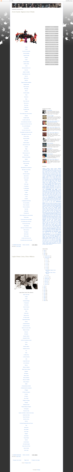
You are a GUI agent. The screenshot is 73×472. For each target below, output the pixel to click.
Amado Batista (49, 148)
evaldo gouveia (56, 198)
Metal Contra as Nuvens (26, 369)
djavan (57, 192)
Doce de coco (26, 103)
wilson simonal (57, 243)
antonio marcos (55, 173)
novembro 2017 (47, 257)
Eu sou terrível (26, 128)
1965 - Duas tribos (26, 294)
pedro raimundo (53, 234)
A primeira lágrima (26, 61)
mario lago (46, 222)
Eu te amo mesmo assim (26, 130)
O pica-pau (26, 194)
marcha (44, 221)
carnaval (52, 185)
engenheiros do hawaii (54, 197)
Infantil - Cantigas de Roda (51, 51)
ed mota (59, 193)
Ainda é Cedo (26, 309)
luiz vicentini (55, 219)
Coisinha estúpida (26, 92)
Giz (26, 350)
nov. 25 (46, 261)
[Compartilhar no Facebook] (35, 244)
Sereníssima (26, 427)
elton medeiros (53, 195)
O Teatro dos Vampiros (26, 392)
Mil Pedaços (26, 373)
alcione (58, 170)
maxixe (53, 223)
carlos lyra (59, 184)
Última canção (26, 236)
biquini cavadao (54, 180)
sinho (46, 239)
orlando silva (58, 229)
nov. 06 (46, 268)
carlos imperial (54, 184)
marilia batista (55, 221)
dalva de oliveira (49, 190)
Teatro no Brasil (51, 62)
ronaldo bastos (58, 237)
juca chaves (58, 214)
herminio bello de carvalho (47, 208)
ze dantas (47, 244)
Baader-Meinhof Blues (26, 319)
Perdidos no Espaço (26, 400)
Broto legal (26, 88)
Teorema (26, 439)
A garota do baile (26, 55)
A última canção (26, 63)
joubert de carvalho (52, 214)
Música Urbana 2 (26, 381)
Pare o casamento (26, 204)
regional (56, 236)
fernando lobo (55, 200)
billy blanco (50, 180)
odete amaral (44, 228)
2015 (45, 287)
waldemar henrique (45, 243)
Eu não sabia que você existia (26, 121)
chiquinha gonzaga (49, 188)
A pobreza (26, 57)
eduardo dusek (51, 194)
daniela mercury (55, 190)
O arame (48, 137)
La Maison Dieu (26, 354)
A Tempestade (26, 302)
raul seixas (48, 236)
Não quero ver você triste (26, 169)
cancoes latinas (59, 182)
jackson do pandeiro (45, 210)
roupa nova (44, 238)
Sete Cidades (26, 429)
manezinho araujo (49, 220)
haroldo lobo (58, 206)
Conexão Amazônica (26, 325)
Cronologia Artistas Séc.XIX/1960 (51, 44)
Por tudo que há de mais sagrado (26, 219)
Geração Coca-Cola (26, 348)
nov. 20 (46, 267)
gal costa (45, 204)
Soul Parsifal (26, 435)
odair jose (59, 227)
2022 (45, 250)
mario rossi (56, 222)
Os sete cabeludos (26, 202)
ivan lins (59, 209)
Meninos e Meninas (26, 367)
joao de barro (50, 211)
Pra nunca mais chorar (26, 223)
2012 (45, 291)
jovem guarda (18, 246)
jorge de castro (54, 213)
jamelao (59, 210)
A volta (26, 65)
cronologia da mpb (51, 189)
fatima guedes (58, 199)
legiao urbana (18, 456)
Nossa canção (26, 177)
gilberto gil (46, 205)
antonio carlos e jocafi (49, 173)
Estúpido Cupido (26, 117)
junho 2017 (46, 282)
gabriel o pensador (58, 203)
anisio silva (50, 172)
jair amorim (51, 210)
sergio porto (53, 238)
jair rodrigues (56, 210)
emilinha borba (45, 197)
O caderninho (26, 186)
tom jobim (44, 241)
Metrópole (26, 371)
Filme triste (26, 140)
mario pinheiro (51, 222)
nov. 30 (46, 258)
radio (53, 235)
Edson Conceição (50, 143)
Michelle (26, 159)
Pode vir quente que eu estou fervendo (26, 215)
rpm (48, 238)
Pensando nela (26, 213)
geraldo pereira (55, 204)
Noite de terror (26, 175)
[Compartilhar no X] (34, 244)
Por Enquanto (26, 408)
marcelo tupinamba (57, 220)
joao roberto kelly (49, 212)
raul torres (52, 236)
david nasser (47, 191)
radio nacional (57, 235)
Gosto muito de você (26, 144)
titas (60, 240)
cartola (56, 185)
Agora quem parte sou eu (26, 67)
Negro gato (26, 171)
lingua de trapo (58, 216)
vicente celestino (45, 242)
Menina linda (26, 155)
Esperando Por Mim (26, 338)
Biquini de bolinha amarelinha (26, 82)
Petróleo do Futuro (26, 404)
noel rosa (49, 227)
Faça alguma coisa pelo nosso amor (26, 132)
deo (54, 191)
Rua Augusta (26, 231)
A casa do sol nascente (26, 51)
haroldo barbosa (52, 206)
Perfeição (26, 402)
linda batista (51, 216)
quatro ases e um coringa (47, 235)
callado (47, 182)
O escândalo (26, 190)
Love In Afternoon (26, 363)
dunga (57, 193)
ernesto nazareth (50, 198)
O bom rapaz (26, 184)
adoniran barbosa (54, 168)
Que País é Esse (26, 419)
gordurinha (59, 205)
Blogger (39, 469)
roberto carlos (45, 237)
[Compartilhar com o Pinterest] (36, 244)
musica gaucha (45, 226)
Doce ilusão (26, 105)
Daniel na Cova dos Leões (26, 327)
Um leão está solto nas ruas (26, 238)
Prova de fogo (26, 225)
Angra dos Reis (26, 315)
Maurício (26, 365)
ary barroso (49, 175)
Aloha (26, 311)
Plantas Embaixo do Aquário (26, 406)
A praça (26, 59)
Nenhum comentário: (26, 244)
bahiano (44, 177)
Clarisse (26, 321)
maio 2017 (46, 284)
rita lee (59, 236)
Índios (26, 352)
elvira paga (59, 195)
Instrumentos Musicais (52, 53)
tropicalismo (56, 241)
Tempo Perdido (26, 437)
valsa (60, 241)
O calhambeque (26, 188)
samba (50, 238)
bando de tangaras (45, 179)
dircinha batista (47, 192)
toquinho (47, 241)
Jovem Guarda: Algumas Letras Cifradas (23, 12)
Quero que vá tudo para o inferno (26, 227)
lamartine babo (45, 216)
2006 (45, 300)
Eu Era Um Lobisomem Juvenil (26, 340)
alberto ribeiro (49, 170)
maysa (57, 223)
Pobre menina (26, 217)
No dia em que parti (26, 173)
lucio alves (44, 218)
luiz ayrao (57, 218)
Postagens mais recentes (17, 460)
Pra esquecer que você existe (26, 221)
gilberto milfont (50, 205)
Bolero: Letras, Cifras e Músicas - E (53, 159)
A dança (26, 296)
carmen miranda (45, 185)
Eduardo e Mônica (26, 336)
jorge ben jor (48, 213)
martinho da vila (49, 223)
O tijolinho (26, 198)
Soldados (26, 433)
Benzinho (26, 80)
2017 (45, 254)
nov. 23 (46, 264)
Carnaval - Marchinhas (51, 40)
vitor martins (59, 242)
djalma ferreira (52, 192)
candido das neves (45, 183)
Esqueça (26, 115)
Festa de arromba (26, 138)
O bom (26, 182)
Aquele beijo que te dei (26, 74)
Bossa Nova (52, 37)
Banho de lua (26, 78)
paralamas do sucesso (51, 231)
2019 (45, 251)
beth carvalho (44, 180)
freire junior (48, 203)
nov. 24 (46, 263)
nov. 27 (46, 260)
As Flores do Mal (26, 317)
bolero (51, 181)
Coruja (26, 94)
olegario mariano (58, 228)
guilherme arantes (45, 206)
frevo (54, 203)
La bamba (26, 146)
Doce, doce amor (26, 101)
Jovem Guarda (51, 55)
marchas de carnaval (49, 221)
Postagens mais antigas (36, 460)
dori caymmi (47, 193)
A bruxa (26, 47)
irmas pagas (51, 209)
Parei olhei (26, 209)
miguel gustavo (48, 224)
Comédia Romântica (26, 323)
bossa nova (55, 181)
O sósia (26, 196)
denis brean (52, 191)
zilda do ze (50, 244)
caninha (50, 183)
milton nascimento (45, 225)
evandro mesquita (47, 199)
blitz (58, 180)
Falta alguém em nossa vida (26, 134)
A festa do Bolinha (26, 53)
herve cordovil (54, 208)
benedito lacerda (57, 179)
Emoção (26, 111)
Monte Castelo (26, 375)
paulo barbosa (54, 232)
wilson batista (52, 243)
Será (26, 425)
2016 (45, 286)
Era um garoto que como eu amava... (26, 113)
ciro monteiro (57, 188)
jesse (43, 211)
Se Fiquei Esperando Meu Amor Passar (26, 423)
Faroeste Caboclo (26, 346)
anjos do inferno (55, 172)
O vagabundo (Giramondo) (26, 200)
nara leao (50, 226)
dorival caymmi (52, 193)
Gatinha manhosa (26, 142)
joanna (46, 211)
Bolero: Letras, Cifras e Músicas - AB (53, 127)
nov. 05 (46, 275)
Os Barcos (26, 396)
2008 (45, 297)
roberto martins (52, 237)
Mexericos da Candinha (26, 157)
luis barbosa (53, 218)
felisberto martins (50, 200)
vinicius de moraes (52, 242)
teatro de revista (54, 239)
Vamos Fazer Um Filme (26, 446)
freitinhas (51, 203)
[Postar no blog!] (33, 244)
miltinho (53, 224)
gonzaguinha (55, 205)
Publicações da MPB (51, 29)
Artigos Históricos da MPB (51, 31)
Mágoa (26, 148)
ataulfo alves (58, 175)
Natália (26, 383)
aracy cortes (56, 174)
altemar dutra (50, 171)
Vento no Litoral (26, 448)
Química (26, 421)
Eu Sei (26, 342)
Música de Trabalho (26, 379)
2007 (45, 299)
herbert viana (50, 207)
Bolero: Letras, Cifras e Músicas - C (53, 132)
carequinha (56, 183)
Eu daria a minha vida (26, 119)
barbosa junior (51, 179)
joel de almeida (57, 212)
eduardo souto (57, 194)
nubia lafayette (53, 227)
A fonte (26, 298)
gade (43, 204)
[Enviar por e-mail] (32, 244)
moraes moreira (51, 225)
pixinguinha (58, 234)
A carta (26, 49)
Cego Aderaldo (49, 110)
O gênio (26, 192)
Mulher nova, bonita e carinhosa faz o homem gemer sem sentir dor (53, 121)
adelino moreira (46, 168)
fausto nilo (44, 200)
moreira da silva (57, 225)
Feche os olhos (26, 136)
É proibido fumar (26, 109)
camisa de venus (52, 182)
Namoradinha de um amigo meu (26, 167)
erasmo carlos (44, 198)
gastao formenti (50, 204)
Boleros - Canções (52, 35)
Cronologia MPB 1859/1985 (51, 42)
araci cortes (46, 174)
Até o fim (26, 76)
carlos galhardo (48, 184)
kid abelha (44, 215)
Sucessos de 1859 (50, 115)
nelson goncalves (56, 226)
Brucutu (26, 90)
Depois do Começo (26, 329)
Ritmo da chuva (26, 229)
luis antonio (49, 218)
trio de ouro (52, 241)
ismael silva (56, 209)
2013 (45, 290)
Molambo (26, 165)
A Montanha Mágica (26, 300)
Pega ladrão (26, 211)
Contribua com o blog (51, 64)
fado (55, 199)
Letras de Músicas (52, 57)
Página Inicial (52, 26)
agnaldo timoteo (50, 169)
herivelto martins (57, 207)
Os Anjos (26, 394)
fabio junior (52, 199)
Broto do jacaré (26, 86)
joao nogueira (56, 211)
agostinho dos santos (57, 169)
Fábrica (26, 344)
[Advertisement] (26, 21)
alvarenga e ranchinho (57, 171)
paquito (43, 231)
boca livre (47, 181)
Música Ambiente (26, 377)
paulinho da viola (48, 232)
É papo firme (26, 107)
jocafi (53, 212)
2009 (45, 296)
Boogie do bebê (26, 84)
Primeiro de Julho (26, 410)
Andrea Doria (26, 313)
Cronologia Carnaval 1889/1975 (52, 46)
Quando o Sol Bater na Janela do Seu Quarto (26, 412)
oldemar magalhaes (51, 228)
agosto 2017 (47, 279)
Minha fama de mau (26, 161)
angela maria (44, 172)
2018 (45, 253)
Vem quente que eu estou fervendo (26, 240)
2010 (45, 294)
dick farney (58, 191)
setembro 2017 (47, 278)
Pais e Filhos (26, 398)
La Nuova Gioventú (26, 356)
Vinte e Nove (26, 450)
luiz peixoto (49, 219)
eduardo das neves (45, 194)
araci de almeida (51, 174)
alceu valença (54, 170)
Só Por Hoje (26, 431)
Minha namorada (26, 163)
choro (53, 188)
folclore (54, 201)
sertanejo (57, 238)
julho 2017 (46, 281)
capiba (53, 183)
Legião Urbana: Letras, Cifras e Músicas (23, 256)
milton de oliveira (58, 224)
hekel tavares (44, 207)
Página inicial (26, 460)
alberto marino (44, 170)
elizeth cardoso (48, 195)
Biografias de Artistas (51, 33)
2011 (45, 293)
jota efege (47, 214)
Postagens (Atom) (28, 462)
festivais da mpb (48, 201)
